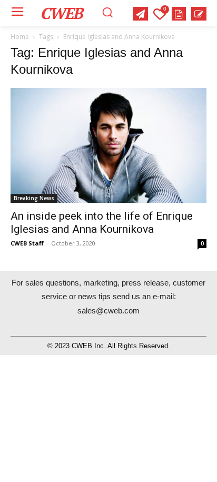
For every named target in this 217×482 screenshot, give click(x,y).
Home (20, 36)
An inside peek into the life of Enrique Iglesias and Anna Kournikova (102, 222)
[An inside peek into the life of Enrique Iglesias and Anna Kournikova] (108, 145)
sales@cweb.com (108, 310)
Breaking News (34, 198)
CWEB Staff (27, 243)
